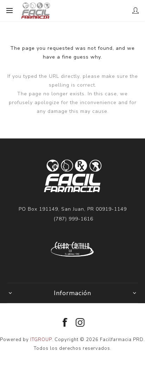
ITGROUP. (42, 339)
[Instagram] (80, 322)
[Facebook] (65, 322)
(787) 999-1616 (73, 219)
